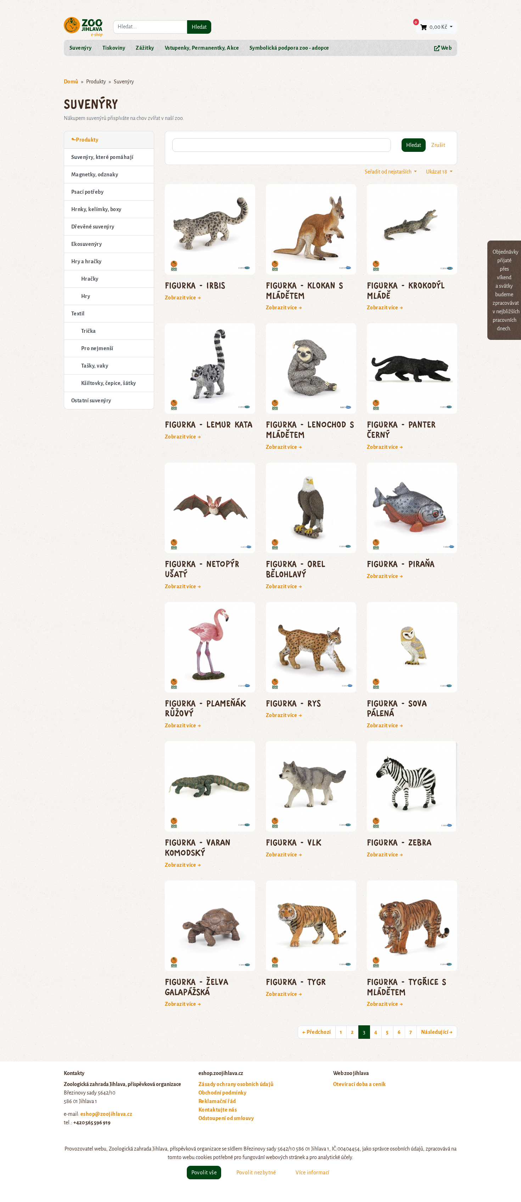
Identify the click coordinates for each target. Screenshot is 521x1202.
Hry (85, 296)
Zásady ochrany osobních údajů (236, 1084)
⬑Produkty (84, 140)
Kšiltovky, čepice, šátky (108, 383)
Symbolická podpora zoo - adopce (289, 48)
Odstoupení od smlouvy (226, 1118)
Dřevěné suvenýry (92, 227)
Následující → (437, 1032)
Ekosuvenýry (86, 244)
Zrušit (438, 145)
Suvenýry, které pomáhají (102, 157)
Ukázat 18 (437, 172)
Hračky (90, 279)
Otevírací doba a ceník (359, 1084)
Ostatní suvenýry (91, 400)
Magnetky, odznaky (94, 174)
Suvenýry (80, 48)
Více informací (313, 1172)
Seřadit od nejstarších (389, 172)
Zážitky (145, 48)
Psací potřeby (87, 192)
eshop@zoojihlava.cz (106, 1114)
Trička (88, 331)
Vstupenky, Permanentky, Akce (202, 48)
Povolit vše (204, 1172)
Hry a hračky (86, 261)
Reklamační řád (217, 1101)
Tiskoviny (113, 48)
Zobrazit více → (183, 297)
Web (446, 48)
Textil (78, 313)
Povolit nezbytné (256, 1172)
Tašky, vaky (94, 366)
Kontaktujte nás (217, 1110)
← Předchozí (316, 1032)
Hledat (199, 27)
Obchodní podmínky (222, 1093)
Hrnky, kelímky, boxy (96, 209)
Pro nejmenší (97, 348)
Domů (71, 81)
